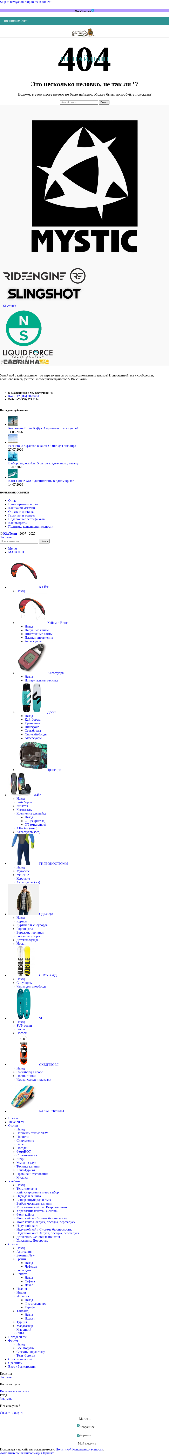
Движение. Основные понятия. (38, 1237)
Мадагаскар (24, 1326)
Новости (22, 1136)
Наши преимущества (23, 504)
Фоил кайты (25, 1214)
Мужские (23, 871)
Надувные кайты (37, 630)
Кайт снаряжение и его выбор (37, 1192)
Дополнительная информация (21, 1453)
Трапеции (54, 769)
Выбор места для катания (34, 1203)
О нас (12, 500)
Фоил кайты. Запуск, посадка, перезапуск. (46, 1222)
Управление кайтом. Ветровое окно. (42, 1207)
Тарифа (30, 1307)
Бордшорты (24, 928)
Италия (21, 1288)
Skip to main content (38, 2)
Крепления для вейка (31, 813)
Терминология (26, 1188)
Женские (22, 875)
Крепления (32, 723)
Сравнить (15, 1363)
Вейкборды (24, 802)
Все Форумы (25, 1348)
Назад (20, 591)
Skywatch (9, 305)
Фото (23, 1151)
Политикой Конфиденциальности (79, 1449)
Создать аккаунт (11, 1412)
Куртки (21, 921)
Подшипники (26, 1076)
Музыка (22, 1177)
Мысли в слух (26, 1162)
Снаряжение (25, 1140)
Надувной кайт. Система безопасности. (44, 1229)
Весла (20, 1029)
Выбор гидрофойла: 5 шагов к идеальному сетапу (43, 463)
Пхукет (30, 1318)
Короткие (23, 878)
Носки (21, 943)
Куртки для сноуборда (32, 925)
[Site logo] (84, 38)
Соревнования (26, 1155)
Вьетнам (25, 1255)
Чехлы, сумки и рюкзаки (33, 1079)
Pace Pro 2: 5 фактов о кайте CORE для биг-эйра (42, 446)
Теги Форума (25, 1355)
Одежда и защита (28, 1196)
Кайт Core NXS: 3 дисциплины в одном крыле (41, 481)
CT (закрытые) (35, 821)
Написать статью (32, 1133)
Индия (21, 1292)
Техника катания (28, 1166)
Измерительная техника (41, 680)
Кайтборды (33, 719)
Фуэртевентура (35, 1303)
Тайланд (22, 1311)
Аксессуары (33, 641)
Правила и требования (32, 1174)
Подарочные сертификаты (26, 519)
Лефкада (31, 1266)
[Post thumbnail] (13, 424)
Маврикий (23, 1329)
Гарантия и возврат (21, 515)
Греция (21, 1259)
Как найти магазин (21, 508)
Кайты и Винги (58, 622)
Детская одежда (27, 940)
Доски (51, 712)
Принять (49, 1453)
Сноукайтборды (36, 734)
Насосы (21, 1033)
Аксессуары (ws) (28, 882)
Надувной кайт (27, 1225)
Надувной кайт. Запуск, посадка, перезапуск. (48, 1233)
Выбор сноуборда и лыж (33, 1199)
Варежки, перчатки (30, 932)
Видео (20, 1144)
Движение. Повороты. (32, 1240)
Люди (20, 1159)
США (20, 1333)
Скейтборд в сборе (29, 1072)
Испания (22, 1296)
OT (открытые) (35, 824)
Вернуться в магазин (14, 1391)
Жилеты (22, 806)
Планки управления (39, 637)
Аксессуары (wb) (28, 832)
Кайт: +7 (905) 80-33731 (23, 396)
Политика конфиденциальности (30, 526)
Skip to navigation (12, 2)
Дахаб (29, 1285)
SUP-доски (24, 1025)
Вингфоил (32, 727)
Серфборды (33, 730)
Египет (21, 1274)
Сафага (30, 1281)
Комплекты (24, 809)
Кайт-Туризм (25, 1170)
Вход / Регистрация (21, 1366)
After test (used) (26, 828)
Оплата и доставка (21, 511)
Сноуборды (24, 982)
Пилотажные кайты (39, 634)
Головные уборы (28, 936)
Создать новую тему (30, 1351)
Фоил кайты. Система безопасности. (42, 1218)
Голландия (23, 1270)
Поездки (22, 1148)
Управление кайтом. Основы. (37, 1211)
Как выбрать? (17, 523)
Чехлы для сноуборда (31, 986)
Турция (21, 1322)
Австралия (24, 1251)
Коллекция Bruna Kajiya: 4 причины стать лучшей (43, 428)
